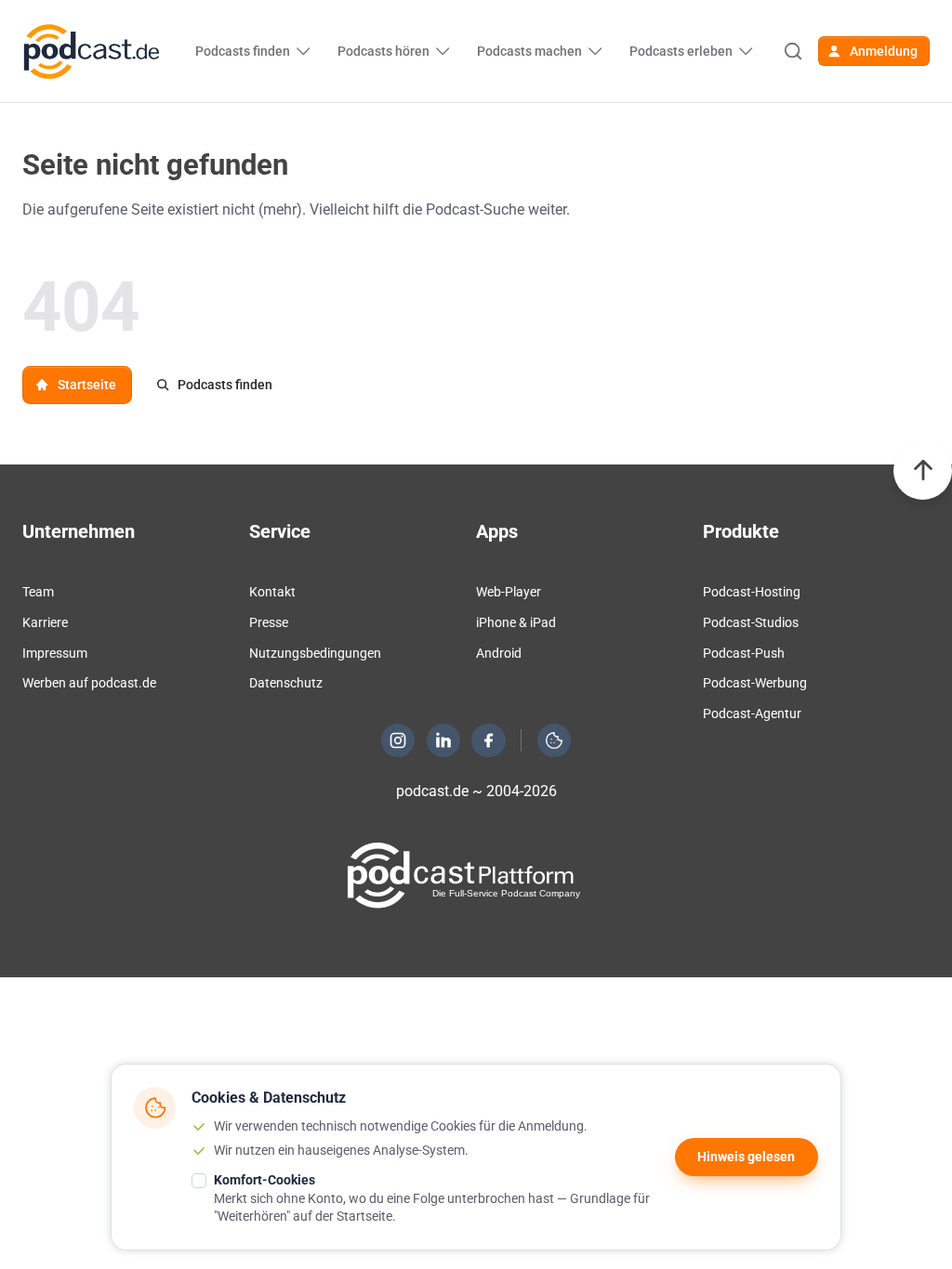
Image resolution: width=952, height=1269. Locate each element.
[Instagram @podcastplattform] (398, 740)
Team (38, 591)
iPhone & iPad (516, 622)
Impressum (54, 653)
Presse (268, 622)
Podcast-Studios (751, 622)
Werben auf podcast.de (89, 682)
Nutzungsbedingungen (315, 653)
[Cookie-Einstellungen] (554, 740)
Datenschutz (286, 682)
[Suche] (793, 51)
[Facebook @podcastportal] (489, 740)
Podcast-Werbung (755, 682)
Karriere (45, 622)
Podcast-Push (744, 653)
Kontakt (272, 591)
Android (499, 653)
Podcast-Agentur (752, 713)
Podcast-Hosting (751, 591)
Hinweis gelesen (746, 1156)
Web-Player (508, 591)
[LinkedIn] (443, 740)
